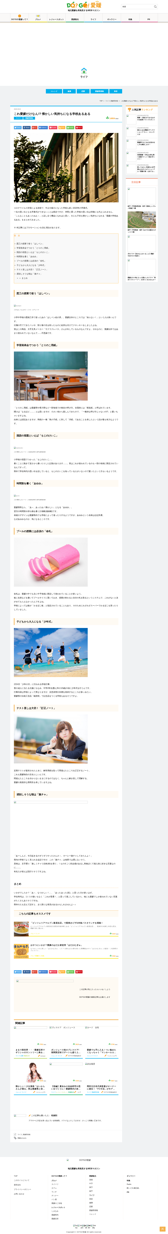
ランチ (54, 1192)
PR (148, 19)
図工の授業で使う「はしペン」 (30, 244)
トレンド (54, 91)
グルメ (38, 19)
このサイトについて (21, 1180)
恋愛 (83, 91)
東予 (91, 1187)
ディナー (55, 1196)
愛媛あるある (22, 1138)
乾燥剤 (54, 1115)
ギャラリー (111, 19)
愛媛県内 (55, 1215)
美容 (115, 91)
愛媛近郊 (55, 1219)
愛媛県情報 (99, 91)
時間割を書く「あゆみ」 (27, 256)
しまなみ (55, 1211)
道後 (91, 1180)
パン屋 (54, 1199)
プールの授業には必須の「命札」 (31, 261)
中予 (91, 1183)
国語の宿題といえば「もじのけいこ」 (33, 252)
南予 (91, 1191)
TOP (15, 1176)
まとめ (25, 278)
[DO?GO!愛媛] (84, 4)
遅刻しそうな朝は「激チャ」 (29, 274)
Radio (129, 1184)
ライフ (93, 19)
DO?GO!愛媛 (81, 1232)
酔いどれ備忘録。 (134, 1188)
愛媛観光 (75, 19)
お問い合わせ (19, 1194)
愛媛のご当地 (57, 1203)
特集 (130, 19)
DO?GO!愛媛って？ (19, 19)
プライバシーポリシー (22, 1189)
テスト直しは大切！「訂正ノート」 (32, 269)
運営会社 (17, 1185)
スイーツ (55, 1184)
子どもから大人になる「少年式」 (31, 265)
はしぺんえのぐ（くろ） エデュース (28, 309)
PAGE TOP (163, 1229)
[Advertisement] (84, 49)
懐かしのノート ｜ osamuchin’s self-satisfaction (31, 452)
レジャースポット (56, 19)
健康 (69, 91)
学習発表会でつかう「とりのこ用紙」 (33, 248)
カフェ (54, 1188)
